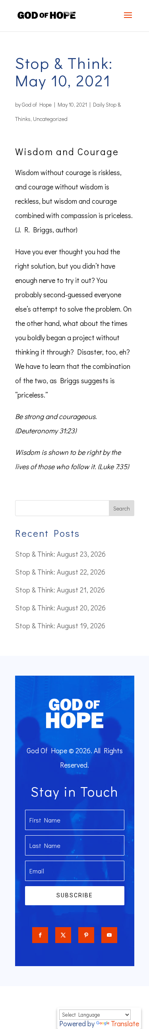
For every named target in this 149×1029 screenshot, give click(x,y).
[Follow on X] (63, 935)
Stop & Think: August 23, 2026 (60, 554)
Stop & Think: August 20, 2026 (60, 607)
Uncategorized (50, 119)
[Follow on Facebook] (40, 935)
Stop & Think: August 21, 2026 (60, 589)
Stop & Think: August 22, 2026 (60, 572)
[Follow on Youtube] (109, 935)
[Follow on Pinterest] (86, 935)
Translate (125, 1023)
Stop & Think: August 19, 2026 (60, 625)
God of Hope (37, 104)
